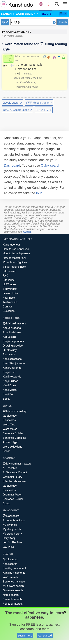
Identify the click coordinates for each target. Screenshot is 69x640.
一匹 (43, 56)
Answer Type (10, 442)
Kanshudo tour (11, 244)
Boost (6, 398)
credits (27, 232)
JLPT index (9, 284)
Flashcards (9, 354)
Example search (12, 599)
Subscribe (9, 311)
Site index (8, 280)
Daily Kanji (9, 538)
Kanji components (13, 341)
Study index (10, 289)
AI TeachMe (10, 468)
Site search (9, 271)
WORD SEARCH (25, 13)
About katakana (12, 332)
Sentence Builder (13, 433)
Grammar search (13, 590)
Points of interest (12, 603)
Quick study (10, 350)
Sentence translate (14, 581)
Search (63, 22)
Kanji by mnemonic (14, 572)
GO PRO (8, 547)
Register (17, 542)
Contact (7, 306)
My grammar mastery (18, 463)
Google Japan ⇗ (12, 102)
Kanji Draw (9, 385)
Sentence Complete (14, 437)
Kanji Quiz (9, 372)
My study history (12, 533)
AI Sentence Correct (15, 472)
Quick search (50, 165)
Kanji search (10, 564)
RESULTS (45, 13)
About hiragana (12, 328)
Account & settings (14, 520)
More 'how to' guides (15, 262)
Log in (6, 542)
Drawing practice (13, 345)
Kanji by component (14, 568)
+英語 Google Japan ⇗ (39, 102)
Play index (9, 297)
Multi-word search (13, 586)
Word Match (10, 429)
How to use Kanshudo (16, 249)
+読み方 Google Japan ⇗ (17, 110)
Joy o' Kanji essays (14, 363)
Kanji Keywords (12, 376)
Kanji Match (10, 390)
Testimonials (10, 302)
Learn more (25, 635)
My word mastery (16, 411)
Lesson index (10, 293)
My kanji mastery (16, 323)
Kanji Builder (10, 381)
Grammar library (12, 477)
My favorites (10, 524)
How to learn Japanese (16, 253)
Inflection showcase (14, 481)
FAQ (5, 275)
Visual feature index (14, 266)
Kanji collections (12, 359)
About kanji (9, 336)
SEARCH (6, 13)
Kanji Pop (8, 394)
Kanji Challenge (12, 367)
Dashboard (12, 165)
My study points (12, 529)
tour (39, 192)
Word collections (12, 446)
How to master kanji (14, 258)
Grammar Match (12, 494)
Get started (45, 635)
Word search (10, 577)
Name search (11, 594)
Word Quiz (9, 424)
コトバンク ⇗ (44, 110)
